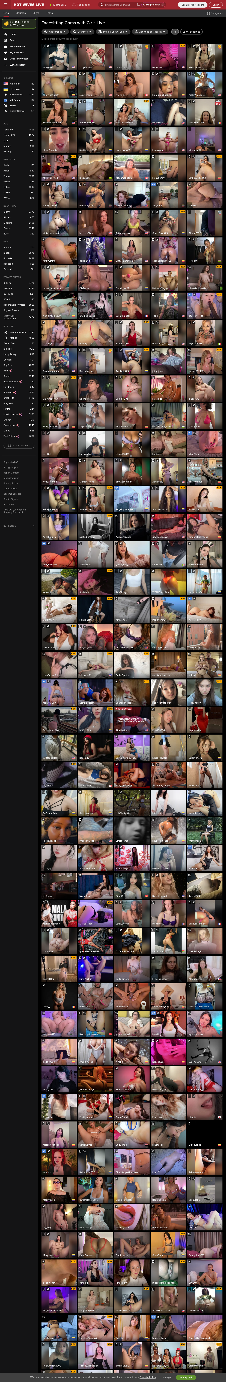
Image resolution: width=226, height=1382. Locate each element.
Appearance (55, 31)
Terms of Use (10, 488)
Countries (83, 31)
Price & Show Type (113, 31)
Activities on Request (150, 31)
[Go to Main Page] (29, 5)
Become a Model (12, 494)
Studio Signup (11, 499)
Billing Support (11, 467)
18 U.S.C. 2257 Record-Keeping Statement (15, 511)
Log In (216, 5)
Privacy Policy (11, 483)
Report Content (11, 473)
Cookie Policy (148, 1377)
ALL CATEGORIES (21, 445)
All (175, 31)
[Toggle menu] (5, 5)
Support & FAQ (11, 462)
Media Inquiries (11, 478)
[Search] (138, 4)
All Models (9, 504)
